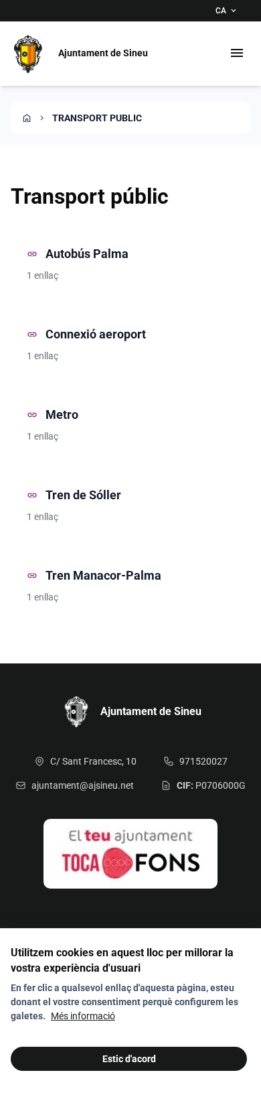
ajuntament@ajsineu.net (82, 785)
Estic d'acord (129, 1058)
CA (226, 10)
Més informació (83, 1016)
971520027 (203, 761)
